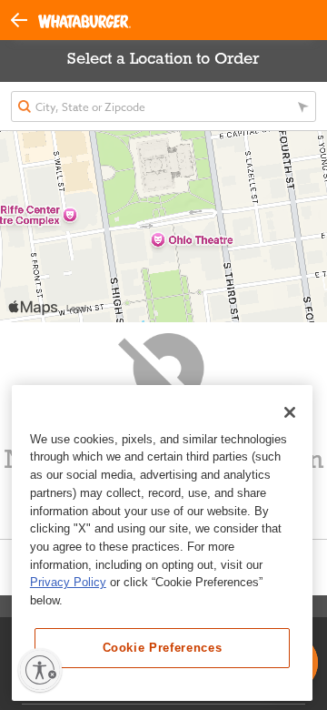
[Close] (290, 412)
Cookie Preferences (163, 647)
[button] (24, 18)
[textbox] (163, 106)
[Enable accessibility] (40, 670)
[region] (162, 543)
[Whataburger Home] (84, 20)
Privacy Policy (68, 582)
